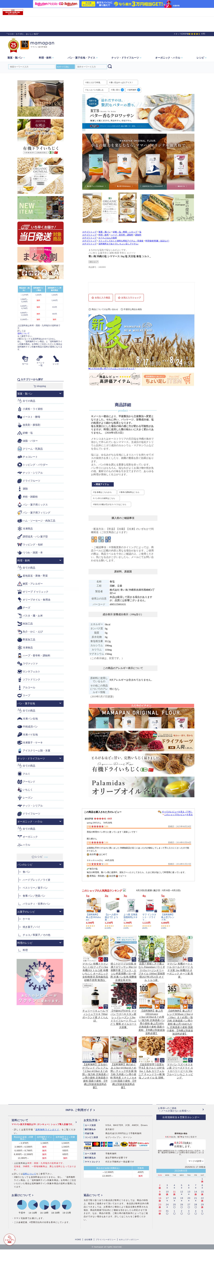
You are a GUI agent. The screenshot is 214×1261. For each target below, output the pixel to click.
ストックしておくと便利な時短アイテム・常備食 (121, 241)
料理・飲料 (104, 235)
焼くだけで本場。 (94, 82)
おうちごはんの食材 (108, 238)
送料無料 (134, 90)
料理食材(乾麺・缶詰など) (157, 241)
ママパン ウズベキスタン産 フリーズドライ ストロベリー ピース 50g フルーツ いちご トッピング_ (180, 1071)
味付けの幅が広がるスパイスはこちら (110, 504)
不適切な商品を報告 (133, 309)
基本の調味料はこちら (130, 492)
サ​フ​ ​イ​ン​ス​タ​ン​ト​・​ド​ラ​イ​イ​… (149, 917)
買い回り (117, 90)
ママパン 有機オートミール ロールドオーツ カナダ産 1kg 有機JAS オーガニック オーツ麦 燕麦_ (180, 970)
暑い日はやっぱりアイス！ (122, 82)
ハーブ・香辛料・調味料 (122, 235)
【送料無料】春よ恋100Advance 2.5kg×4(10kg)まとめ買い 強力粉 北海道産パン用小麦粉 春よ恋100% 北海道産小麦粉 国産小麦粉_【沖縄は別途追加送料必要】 (151, 1022)
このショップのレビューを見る (178, 814)
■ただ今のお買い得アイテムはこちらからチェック (112, 368)
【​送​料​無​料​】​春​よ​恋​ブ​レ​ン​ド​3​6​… (167, 917)
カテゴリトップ (89, 232)
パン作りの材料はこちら (104, 498)
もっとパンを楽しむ (95, 90)
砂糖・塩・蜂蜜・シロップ (125, 232)
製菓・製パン (105, 232)
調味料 (138, 235)
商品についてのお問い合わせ (105, 309)
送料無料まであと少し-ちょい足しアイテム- (118, 244)
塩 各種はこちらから (103, 492)
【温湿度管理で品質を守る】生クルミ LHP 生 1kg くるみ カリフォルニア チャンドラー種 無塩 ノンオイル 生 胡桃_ (151, 1071)
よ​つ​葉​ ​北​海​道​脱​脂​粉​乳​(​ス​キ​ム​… (131, 917)
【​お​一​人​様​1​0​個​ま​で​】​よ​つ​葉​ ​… (111, 917)
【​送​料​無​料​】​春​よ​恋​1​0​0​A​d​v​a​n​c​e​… (93, 917)
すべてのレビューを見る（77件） (177, 812)
